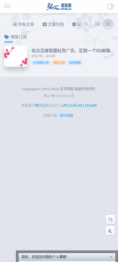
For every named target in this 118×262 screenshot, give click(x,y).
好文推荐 (84, 24)
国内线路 (66, 116)
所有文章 (25, 24)
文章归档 (55, 24)
